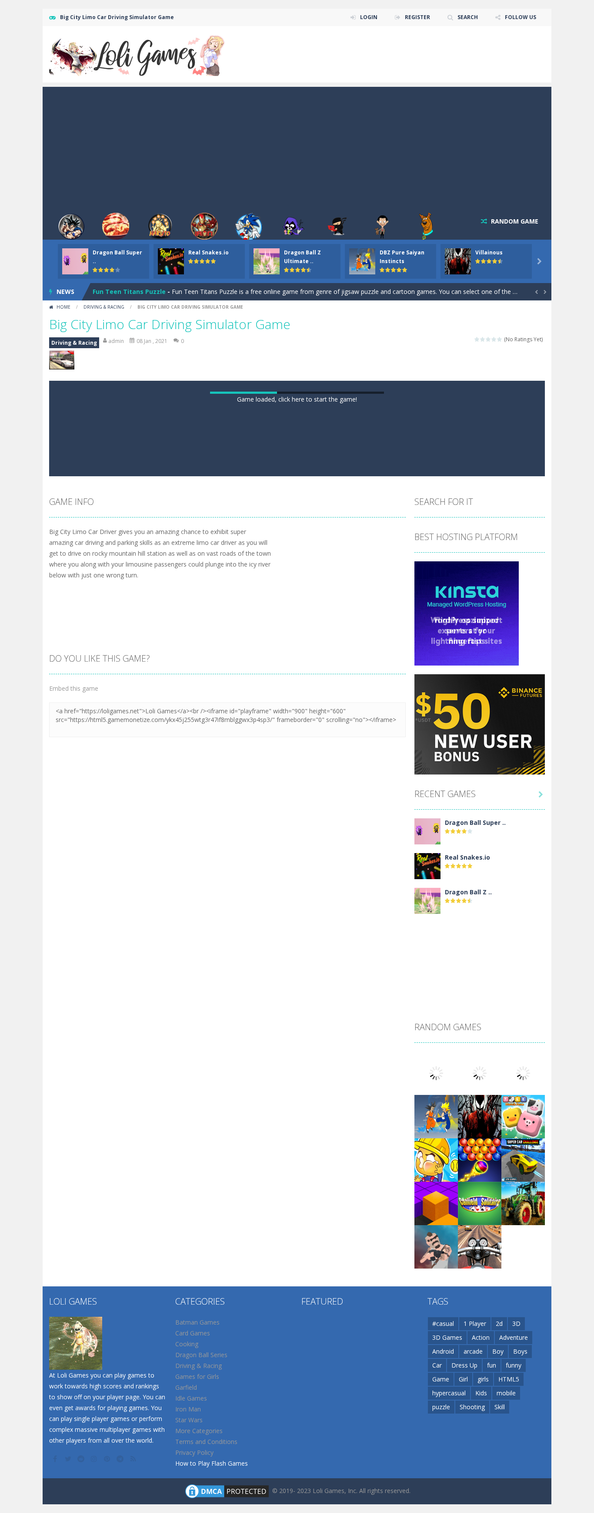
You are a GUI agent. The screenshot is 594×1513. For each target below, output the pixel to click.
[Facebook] (55, 1458)
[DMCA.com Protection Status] (227, 1491)
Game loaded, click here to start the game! (297, 399)
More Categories (199, 1431)
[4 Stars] (494, 339)
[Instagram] (94, 1458)
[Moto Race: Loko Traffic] (479, 1246)
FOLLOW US (520, 17)
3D (516, 1323)
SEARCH (467, 17)
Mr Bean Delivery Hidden (131, 291)
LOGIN (368, 17)
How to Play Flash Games (211, 1463)
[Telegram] (120, 1458)
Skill (499, 1407)
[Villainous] (479, 1116)
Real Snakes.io (208, 252)
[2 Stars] (483, 339)
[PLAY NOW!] (75, 261)
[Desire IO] (436, 1246)
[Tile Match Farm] (523, 1116)
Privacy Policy (194, 1452)
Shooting (472, 1407)
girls (483, 1379)
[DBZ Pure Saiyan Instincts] (436, 1116)
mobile (506, 1393)
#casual (443, 1323)
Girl (463, 1379)
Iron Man (188, 1409)
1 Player (475, 1323)
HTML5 (508, 1379)
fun (491, 1365)
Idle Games (191, 1398)
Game (440, 1379)
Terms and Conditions (206, 1441)
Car (437, 1365)
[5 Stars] (500, 339)
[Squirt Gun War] (436, 1159)
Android (443, 1351)
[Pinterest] (107, 1458)
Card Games (192, 1333)
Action (481, 1337)
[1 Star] (477, 339)
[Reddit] (81, 1458)
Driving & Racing (103, 307)
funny (513, 1365)
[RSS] (133, 1458)
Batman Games (197, 1322)
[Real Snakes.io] (427, 865)
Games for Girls (197, 1376)
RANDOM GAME (513, 221)
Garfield (186, 1387)
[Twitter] (68, 1458)
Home (63, 307)
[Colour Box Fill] (436, 1203)
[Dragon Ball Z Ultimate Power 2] (427, 900)
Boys (520, 1351)
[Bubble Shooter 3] (479, 1159)
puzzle (441, 1407)
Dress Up (464, 1365)
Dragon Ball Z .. (468, 892)
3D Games (447, 1337)
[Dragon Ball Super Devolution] (427, 831)
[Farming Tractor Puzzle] (523, 1203)
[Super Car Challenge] (523, 1159)
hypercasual (449, 1393)
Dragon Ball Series (201, 1355)
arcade (473, 1351)
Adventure (513, 1337)
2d (499, 1323)
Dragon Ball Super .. (475, 822)
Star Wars (189, 1420)
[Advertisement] (297, 147)
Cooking (186, 1344)
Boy (498, 1351)
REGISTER (417, 17)
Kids (481, 1393)
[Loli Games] (137, 53)
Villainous (489, 252)
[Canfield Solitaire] (479, 1203)
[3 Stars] (488, 339)
